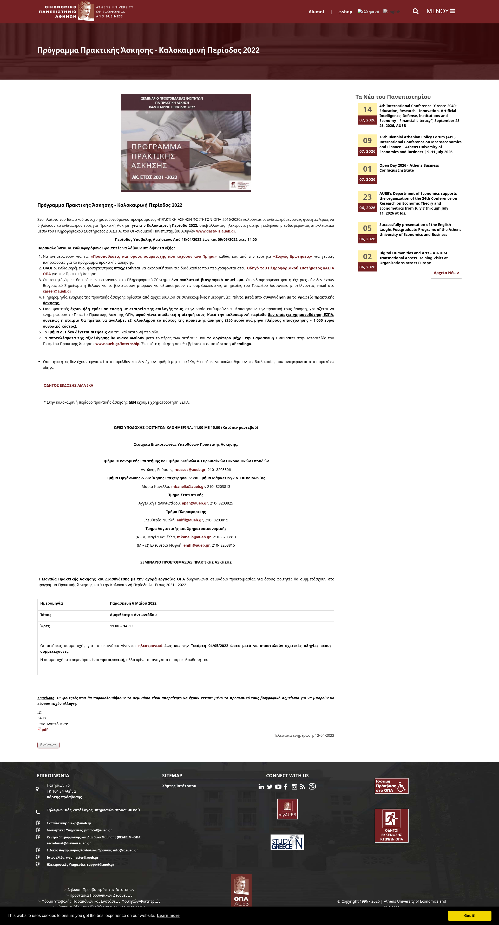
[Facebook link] (288, 787)
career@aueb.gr (57, 291)
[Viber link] (312, 789)
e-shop (345, 12)
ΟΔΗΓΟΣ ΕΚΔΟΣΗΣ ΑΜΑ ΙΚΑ (68, 385)
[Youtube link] (279, 787)
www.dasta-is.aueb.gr (215, 231)
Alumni (316, 12)
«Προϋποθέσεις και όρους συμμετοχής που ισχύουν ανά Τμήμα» (154, 256)
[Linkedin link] (263, 787)
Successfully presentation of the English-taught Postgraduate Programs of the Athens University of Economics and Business (420, 229)
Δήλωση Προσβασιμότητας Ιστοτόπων (101, 889)
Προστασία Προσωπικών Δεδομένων (101, 895)
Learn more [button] (168, 915)
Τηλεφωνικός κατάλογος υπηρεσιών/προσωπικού (93, 809)
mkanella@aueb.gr (188, 486)
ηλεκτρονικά (150, 645)
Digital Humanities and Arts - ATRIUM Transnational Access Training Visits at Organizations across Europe (413, 257)
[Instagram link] (296, 787)
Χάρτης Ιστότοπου (179, 785)
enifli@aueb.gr (190, 520)
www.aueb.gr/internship (117, 343)
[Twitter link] (271, 787)
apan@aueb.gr (195, 503)
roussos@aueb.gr (190, 469)
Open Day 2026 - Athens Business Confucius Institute (409, 168)
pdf (45, 729)
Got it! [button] (469, 915)
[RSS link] (304, 787)
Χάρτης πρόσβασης (64, 796)
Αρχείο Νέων (446, 272)
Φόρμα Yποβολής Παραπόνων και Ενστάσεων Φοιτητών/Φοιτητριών (101, 901)
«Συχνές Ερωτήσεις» (292, 256)
